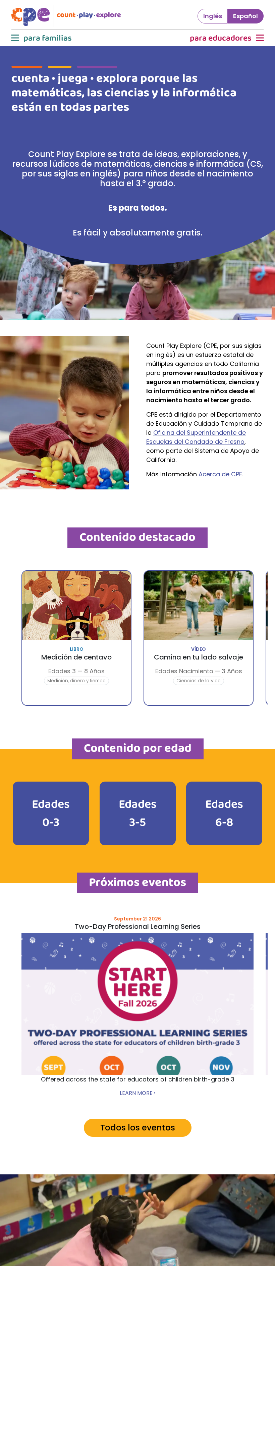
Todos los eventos (137, 1127)
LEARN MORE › (137, 1093)
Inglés (212, 16)
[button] (40, 38)
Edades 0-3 (51, 813)
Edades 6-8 (224, 813)
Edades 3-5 (138, 813)
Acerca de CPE (220, 474)
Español (245, 16)
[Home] (68, 16)
